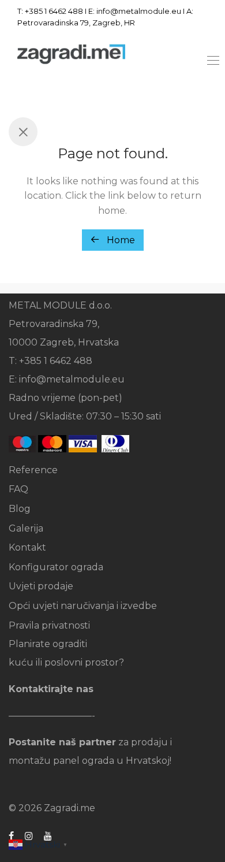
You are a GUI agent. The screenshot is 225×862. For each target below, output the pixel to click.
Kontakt (27, 547)
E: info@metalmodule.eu (134, 11)
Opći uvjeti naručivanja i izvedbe (83, 605)
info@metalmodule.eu (72, 379)
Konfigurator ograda (56, 567)
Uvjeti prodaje (41, 586)
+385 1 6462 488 (54, 11)
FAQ (18, 489)
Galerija (26, 528)
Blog (20, 508)
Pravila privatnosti (49, 625)
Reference (33, 470)
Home (119, 240)
